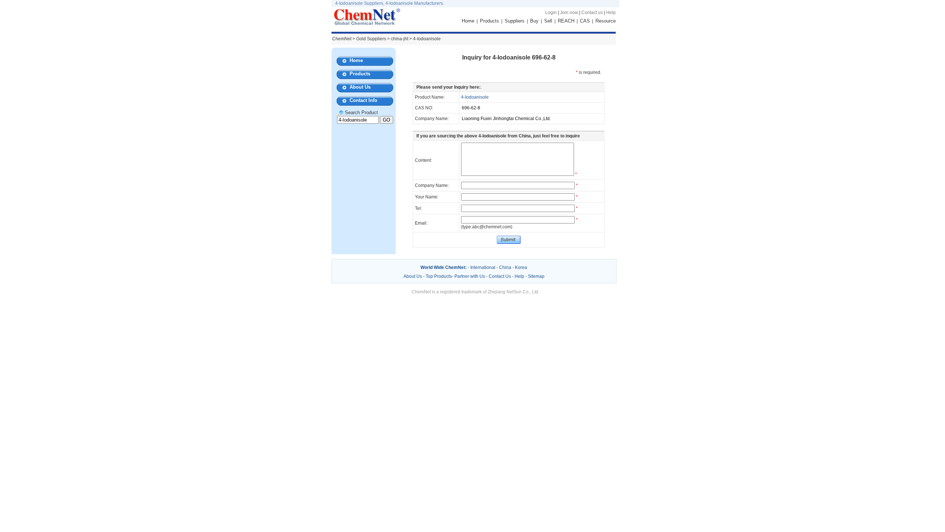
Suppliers (515, 21)
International (482, 267)
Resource (605, 21)
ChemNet (341, 38)
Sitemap (536, 276)
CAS (585, 21)
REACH (566, 21)
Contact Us (500, 276)
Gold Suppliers (371, 38)
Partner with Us (470, 276)
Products (489, 21)
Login (551, 12)
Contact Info (363, 100)
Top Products (439, 276)
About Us (360, 87)
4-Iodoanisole (475, 97)
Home (468, 21)
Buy (534, 21)
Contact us (592, 12)
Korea (521, 267)
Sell (548, 21)
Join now (569, 12)
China (505, 267)
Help (611, 12)
